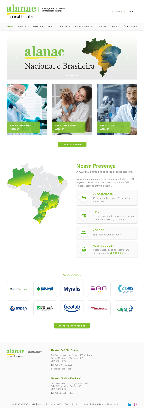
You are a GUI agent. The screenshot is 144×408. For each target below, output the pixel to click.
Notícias (52, 26)
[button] (16, 57)
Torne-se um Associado (72, 325)
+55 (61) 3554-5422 (64, 393)
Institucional (22, 26)
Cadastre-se (116, 11)
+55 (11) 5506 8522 (63, 365)
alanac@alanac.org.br (61, 369)
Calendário (101, 26)
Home (10, 26)
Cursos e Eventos (83, 26)
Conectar (132, 11)
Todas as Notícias (72, 144)
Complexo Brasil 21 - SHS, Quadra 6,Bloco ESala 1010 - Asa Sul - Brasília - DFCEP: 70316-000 (71, 386)
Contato (115, 26)
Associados (38, 26)
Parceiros (65, 26)
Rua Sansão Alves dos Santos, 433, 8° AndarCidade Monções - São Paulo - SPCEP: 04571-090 (71, 358)
